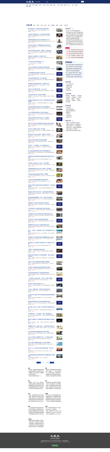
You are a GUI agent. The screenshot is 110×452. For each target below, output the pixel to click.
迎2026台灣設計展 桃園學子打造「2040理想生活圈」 (41, 337)
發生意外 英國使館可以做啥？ (34, 375)
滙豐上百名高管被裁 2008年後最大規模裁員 (74, 35)
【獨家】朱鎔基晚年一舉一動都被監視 (73, 124)
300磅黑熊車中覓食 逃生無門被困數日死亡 (74, 36)
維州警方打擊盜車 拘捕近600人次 (36, 283)
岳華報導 (78, 98)
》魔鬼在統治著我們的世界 (70, 110)
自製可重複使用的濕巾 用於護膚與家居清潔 (38, 272)
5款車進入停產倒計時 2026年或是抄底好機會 (39, 34)
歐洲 (34, 25)
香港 (33, 5)
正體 (36, 1)
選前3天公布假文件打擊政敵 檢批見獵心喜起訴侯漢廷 (41, 123)
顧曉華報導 (73, 95)
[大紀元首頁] (30, 1)
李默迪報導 (74, 97)
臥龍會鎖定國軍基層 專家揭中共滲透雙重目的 (39, 107)
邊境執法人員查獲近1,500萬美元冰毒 (37, 56)
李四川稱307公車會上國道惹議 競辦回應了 (38, 219)
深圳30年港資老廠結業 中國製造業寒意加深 (74, 64)
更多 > (73, 28)
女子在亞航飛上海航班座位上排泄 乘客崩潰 (74, 33)
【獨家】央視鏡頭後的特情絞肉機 (36, 249)
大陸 (27, 5)
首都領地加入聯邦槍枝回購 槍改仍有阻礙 (53, 375)
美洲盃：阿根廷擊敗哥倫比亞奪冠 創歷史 (53, 385)
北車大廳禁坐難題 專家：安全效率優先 (37, 78)
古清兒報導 (79, 95)
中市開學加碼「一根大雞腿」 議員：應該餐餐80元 (40, 313)
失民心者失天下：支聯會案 (51, 409)
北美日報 (66, 25)
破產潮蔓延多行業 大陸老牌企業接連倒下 (74, 74)
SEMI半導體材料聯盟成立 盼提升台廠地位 (38, 112)
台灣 (40, 5)
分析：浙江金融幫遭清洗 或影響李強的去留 (74, 44)
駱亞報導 (67, 95)
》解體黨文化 (67, 112)
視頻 (54, 5)
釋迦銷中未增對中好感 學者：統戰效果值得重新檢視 (40, 192)
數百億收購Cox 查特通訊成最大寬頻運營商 (38, 28)
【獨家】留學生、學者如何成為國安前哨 (73, 127)
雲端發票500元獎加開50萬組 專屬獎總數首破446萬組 (41, 237)
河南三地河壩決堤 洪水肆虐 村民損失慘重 (74, 66)
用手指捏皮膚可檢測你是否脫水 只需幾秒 (38, 174)
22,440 (47, 362)
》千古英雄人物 (68, 115)
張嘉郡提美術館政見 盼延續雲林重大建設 (36, 383)
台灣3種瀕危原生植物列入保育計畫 (36, 72)
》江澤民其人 (67, 113)
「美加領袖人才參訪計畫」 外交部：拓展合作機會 (40, 278)
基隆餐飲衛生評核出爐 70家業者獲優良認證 (38, 224)
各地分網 (28, 6)
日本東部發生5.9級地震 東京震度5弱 (35, 388)
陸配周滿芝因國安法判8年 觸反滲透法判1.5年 (39, 39)
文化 (68, 5)
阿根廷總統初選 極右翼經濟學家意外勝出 (36, 399)
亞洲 (42, 25)
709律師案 (68, 88)
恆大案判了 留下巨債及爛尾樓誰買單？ (73, 30)
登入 (82, 1)
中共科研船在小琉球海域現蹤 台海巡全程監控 (39, 208)
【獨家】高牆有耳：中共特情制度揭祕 (73, 125)
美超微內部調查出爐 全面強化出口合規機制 (38, 118)
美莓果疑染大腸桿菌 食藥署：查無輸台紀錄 (38, 83)
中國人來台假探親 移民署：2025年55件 (37, 89)
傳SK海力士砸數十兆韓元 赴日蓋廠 (36, 129)
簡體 (39, 1)
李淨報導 (79, 97)
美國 (30, 5)
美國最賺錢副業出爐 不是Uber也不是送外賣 (74, 43)
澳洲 (38, 25)
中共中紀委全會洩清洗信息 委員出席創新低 (74, 41)
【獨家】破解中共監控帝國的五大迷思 (73, 130)
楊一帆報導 (68, 101)
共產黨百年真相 (69, 85)
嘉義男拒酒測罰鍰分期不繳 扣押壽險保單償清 (39, 301)
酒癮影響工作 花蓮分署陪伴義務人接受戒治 (38, 203)
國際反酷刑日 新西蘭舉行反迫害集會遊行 (53, 399)
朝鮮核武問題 (68, 90)
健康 (76, 5)
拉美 (49, 25)
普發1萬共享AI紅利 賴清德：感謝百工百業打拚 (39, 134)
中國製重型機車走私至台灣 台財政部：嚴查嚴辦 (39, 168)
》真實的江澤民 (68, 117)
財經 (62, 5)
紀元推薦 (69, 62)
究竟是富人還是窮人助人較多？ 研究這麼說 (38, 163)
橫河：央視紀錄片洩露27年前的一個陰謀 (73, 72)
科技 (59, 5)
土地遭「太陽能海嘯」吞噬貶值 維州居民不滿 (39, 289)
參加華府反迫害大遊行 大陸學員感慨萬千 (36, 426)
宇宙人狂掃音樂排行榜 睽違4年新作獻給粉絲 (39, 67)
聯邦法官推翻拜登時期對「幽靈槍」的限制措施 (39, 50)
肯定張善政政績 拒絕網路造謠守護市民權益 (38, 331)
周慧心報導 (68, 100)
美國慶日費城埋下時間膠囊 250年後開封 (36, 420)
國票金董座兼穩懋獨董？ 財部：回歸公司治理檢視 (40, 197)
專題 (51, 5)
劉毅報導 (73, 100)
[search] (54, 2)
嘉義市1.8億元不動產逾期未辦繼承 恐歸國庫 (38, 261)
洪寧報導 (79, 100)
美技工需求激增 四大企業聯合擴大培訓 (36, 409)
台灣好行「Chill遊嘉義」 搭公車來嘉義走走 (38, 145)
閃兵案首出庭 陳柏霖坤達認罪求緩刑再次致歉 (39, 267)
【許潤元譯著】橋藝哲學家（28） (36, 61)
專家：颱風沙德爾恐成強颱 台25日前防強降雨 (39, 342)
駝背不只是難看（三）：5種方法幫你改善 (53, 371)
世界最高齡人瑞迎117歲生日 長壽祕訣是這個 (74, 32)
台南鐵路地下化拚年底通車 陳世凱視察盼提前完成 (40, 214)
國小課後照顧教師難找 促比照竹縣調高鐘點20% (39, 150)
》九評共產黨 (67, 107)
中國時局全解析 (69, 87)
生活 (73, 5)
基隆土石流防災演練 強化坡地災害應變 (37, 139)
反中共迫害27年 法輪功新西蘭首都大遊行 (53, 395)
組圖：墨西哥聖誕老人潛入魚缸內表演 (36, 401)
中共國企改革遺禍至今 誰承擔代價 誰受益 (74, 76)
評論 (48, 5)
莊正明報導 (68, 97)
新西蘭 (53, 25)
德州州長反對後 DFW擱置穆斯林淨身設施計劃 (39, 45)
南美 (45, 25)
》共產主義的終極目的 (69, 109)
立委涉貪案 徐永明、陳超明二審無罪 (37, 94)
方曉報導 (67, 98)
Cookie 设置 (55, 445)
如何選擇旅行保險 (32, 374)
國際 (37, 5)
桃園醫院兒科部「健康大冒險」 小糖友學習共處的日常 (41, 326)
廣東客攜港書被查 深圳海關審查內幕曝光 (74, 68)
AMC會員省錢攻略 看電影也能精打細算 (36, 407)
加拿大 (61, 25)
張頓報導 (73, 98)
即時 (44, 5)
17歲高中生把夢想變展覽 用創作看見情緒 (38, 179)
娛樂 (65, 5)
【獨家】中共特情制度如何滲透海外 (73, 70)
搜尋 (62, 2)
